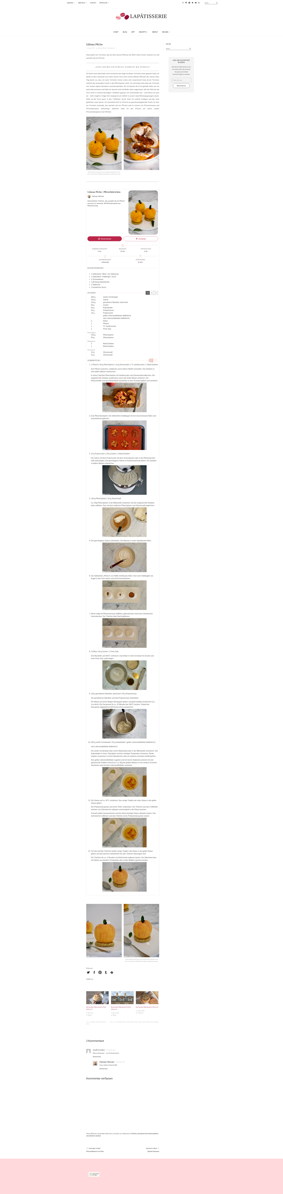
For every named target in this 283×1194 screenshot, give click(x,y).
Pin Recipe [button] (142, 239)
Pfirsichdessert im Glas (95, 1149)
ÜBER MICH (81, 3)
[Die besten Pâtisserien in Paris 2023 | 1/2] (122, 997)
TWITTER (192, 2)
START (116, 32)
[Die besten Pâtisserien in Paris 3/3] (147, 997)
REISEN (165, 32)
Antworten (96, 1057)
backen (124, 1022)
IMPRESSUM (103, 3)
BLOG (125, 32)
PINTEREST (189, 2)
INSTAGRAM (186, 2)
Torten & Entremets (101, 1022)
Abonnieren (181, 86)
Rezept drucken (106, 239)
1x (148, 293)
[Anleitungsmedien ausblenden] (155, 360)
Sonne (87, 1024)
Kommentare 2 (111, 48)
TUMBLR (199, 2)
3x (156, 293)
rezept (139, 1022)
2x (152, 293)
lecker (135, 1022)
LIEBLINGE (70, 3)
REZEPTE (142, 32)
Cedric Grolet (130, 1022)
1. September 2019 (110, 1050)
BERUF (155, 32)
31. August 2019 (90, 48)
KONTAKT (93, 3)
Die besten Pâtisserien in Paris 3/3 (147, 1007)
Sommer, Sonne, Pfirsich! (152, 1022)
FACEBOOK (183, 2)
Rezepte (93, 1022)
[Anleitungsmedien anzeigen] (151, 360)
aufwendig (119, 1022)
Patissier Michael (102, 48)
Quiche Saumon (152, 1149)
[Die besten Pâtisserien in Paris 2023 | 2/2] (97, 997)
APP (133, 32)
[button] (104, 147)
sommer (143, 1022)
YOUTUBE (195, 2)
